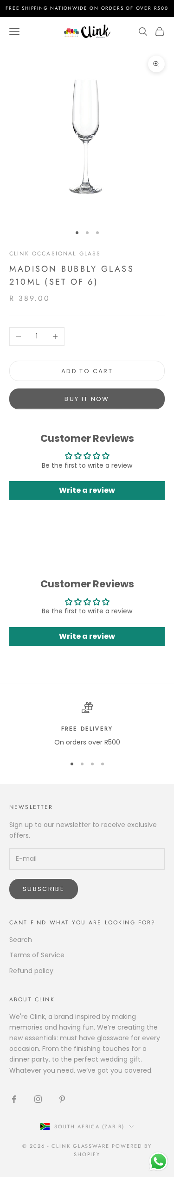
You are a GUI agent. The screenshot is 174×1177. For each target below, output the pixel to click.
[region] (87, 725)
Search (20, 939)
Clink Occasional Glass (55, 253)
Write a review (87, 490)
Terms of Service (36, 955)
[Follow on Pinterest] (62, 1099)
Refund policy (31, 970)
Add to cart (87, 371)
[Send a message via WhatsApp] (158, 1161)
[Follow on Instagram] (38, 1099)
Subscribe (43, 888)
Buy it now (86, 398)
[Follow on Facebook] (14, 1099)
